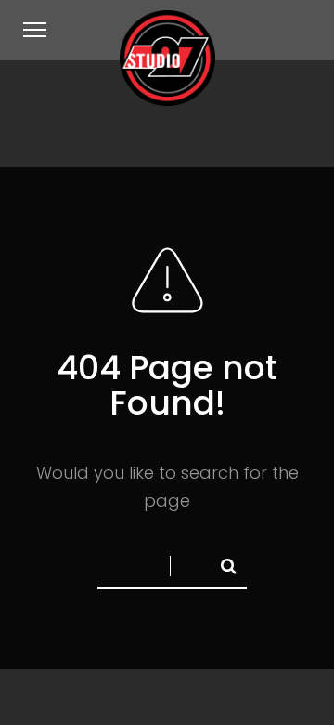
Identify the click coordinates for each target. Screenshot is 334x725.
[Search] (221, 562)
